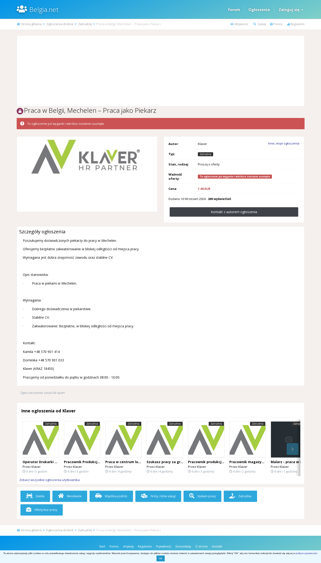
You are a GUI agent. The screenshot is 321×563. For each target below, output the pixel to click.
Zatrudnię (244, 496)
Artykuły (128, 546)
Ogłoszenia (259, 9)
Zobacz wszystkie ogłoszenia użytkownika (49, 480)
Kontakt (217, 546)
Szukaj (261, 24)
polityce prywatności (306, 553)
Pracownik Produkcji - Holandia (90, 462)
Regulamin (297, 24)
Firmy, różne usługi (163, 496)
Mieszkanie (74, 496)
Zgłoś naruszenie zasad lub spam (42, 393)
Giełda (39, 496)
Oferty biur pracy (45, 510)
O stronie (201, 546)
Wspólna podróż (115, 496)
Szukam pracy (206, 496)
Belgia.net (44, 9)
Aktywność (241, 24)
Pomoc (278, 24)
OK (160, 558)
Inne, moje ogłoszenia (283, 143)
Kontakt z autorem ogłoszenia (234, 212)
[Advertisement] (160, 71)
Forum (234, 9)
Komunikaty (183, 546)
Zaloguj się (290, 9)
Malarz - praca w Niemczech (295, 462)
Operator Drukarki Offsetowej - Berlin (54, 462)
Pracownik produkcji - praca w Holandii (221, 462)
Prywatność (163, 546)
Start (102, 546)
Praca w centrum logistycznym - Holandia (140, 462)
